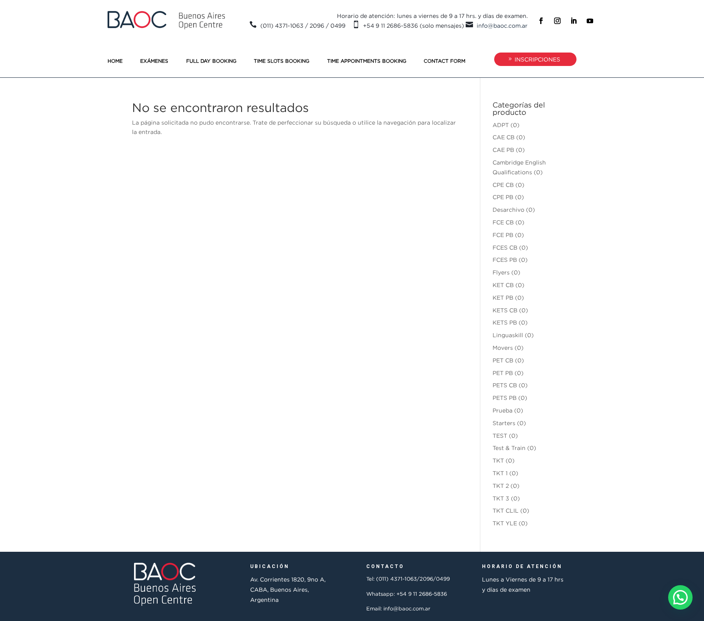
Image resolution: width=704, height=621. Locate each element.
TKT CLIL (506, 510)
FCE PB (503, 235)
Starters (504, 423)
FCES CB (505, 247)
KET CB (503, 285)
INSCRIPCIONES (537, 59)
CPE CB (503, 185)
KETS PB (505, 322)
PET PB (503, 373)
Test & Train (509, 448)
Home (115, 61)
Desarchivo (508, 209)
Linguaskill (508, 335)
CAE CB (504, 137)
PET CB (503, 360)
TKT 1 (500, 473)
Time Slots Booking (281, 61)
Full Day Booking (211, 61)
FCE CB (503, 222)
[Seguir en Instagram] (557, 20)
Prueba (503, 410)
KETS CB (505, 310)
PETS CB (505, 385)
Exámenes (154, 61)
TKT (498, 460)
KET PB (503, 297)
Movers (503, 348)
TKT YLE (505, 523)
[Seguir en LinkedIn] (573, 20)
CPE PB (503, 197)
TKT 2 (501, 486)
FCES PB (505, 260)
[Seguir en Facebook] (541, 20)
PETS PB (505, 398)
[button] (680, 597)
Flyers (501, 272)
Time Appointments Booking (366, 61)
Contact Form (444, 61)
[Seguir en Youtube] (589, 20)
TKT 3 (501, 498)
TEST (500, 435)
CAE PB (503, 150)
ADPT (501, 125)
